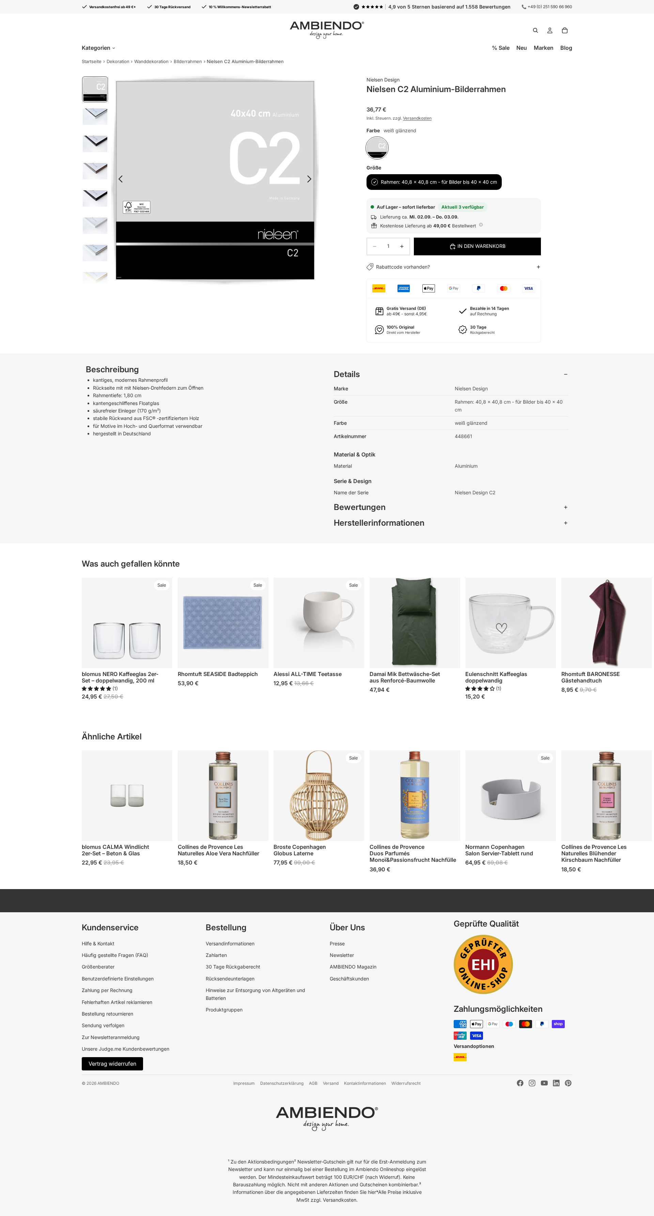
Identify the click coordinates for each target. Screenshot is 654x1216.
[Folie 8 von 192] (95, 280)
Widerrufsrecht (406, 1083)
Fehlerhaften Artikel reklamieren (117, 1002)
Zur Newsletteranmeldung (111, 1037)
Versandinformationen (230, 943)
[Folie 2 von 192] (95, 116)
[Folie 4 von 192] (95, 171)
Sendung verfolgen (103, 1025)
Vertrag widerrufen (112, 1063)
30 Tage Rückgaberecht (233, 967)
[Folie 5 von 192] (95, 198)
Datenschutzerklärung (281, 1083)
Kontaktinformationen (365, 1083)
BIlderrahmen (188, 61)
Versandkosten (417, 118)
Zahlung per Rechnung (107, 990)
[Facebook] (520, 1083)
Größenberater (98, 967)
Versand (331, 1083)
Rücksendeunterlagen (230, 978)
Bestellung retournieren (107, 1014)
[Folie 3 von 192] (95, 144)
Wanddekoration (151, 61)
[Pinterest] (568, 1083)
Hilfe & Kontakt (98, 943)
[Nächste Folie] (311, 179)
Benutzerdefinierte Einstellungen (118, 978)
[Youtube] (544, 1083)
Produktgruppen (224, 1009)
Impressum (244, 1083)
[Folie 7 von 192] (95, 253)
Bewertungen (360, 507)
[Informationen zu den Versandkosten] (481, 224)
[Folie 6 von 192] (95, 225)
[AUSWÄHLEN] (257, 658)
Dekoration (118, 61)
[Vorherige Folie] (118, 179)
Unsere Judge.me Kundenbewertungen (125, 1049)
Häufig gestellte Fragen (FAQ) (115, 955)
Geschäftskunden (349, 978)
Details (347, 374)
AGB (313, 1083)
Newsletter (342, 955)
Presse (337, 943)
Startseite (92, 61)
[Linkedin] (556, 1083)
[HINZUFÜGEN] (162, 658)
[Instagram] (532, 1083)
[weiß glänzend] (377, 148)
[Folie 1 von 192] (95, 89)
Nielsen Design (383, 79)
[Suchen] (535, 30)
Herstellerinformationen (379, 523)
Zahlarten (216, 955)
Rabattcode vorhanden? (403, 267)
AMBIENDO (108, 1083)
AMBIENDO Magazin (353, 967)
